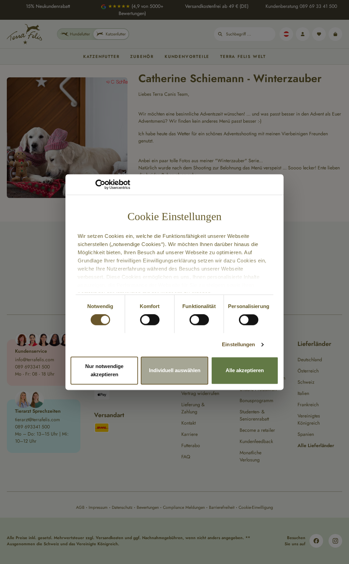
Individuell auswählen (174, 370)
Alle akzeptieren (245, 370)
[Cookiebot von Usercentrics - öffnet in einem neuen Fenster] (100, 184)
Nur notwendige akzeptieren (104, 370)
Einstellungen (238, 345)
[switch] (150, 320)
